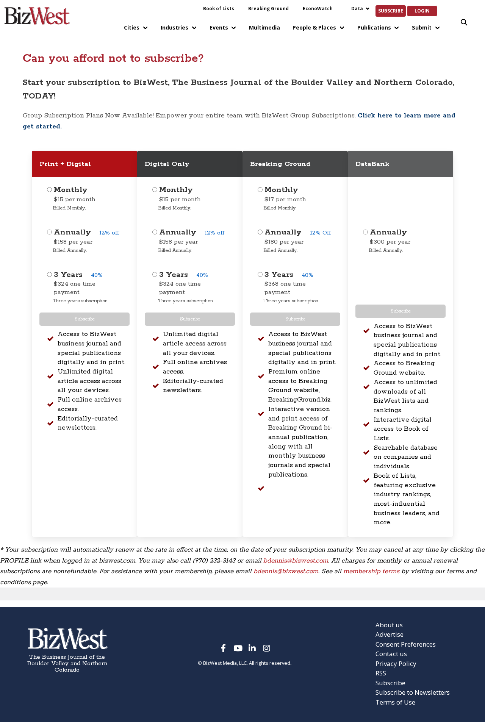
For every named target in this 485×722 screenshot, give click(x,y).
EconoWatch (318, 8)
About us (389, 624)
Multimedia (264, 27)
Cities (131, 27)
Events (219, 27)
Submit (422, 27)
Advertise (389, 634)
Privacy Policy (395, 663)
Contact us (391, 653)
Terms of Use (395, 702)
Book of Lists (218, 8)
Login (422, 11)
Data (357, 8)
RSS (380, 673)
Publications (374, 27)
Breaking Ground (268, 8)
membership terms (371, 571)
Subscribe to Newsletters (412, 692)
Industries (174, 27)
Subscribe (390, 11)
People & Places (314, 27)
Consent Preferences (405, 644)
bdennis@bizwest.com (295, 560)
